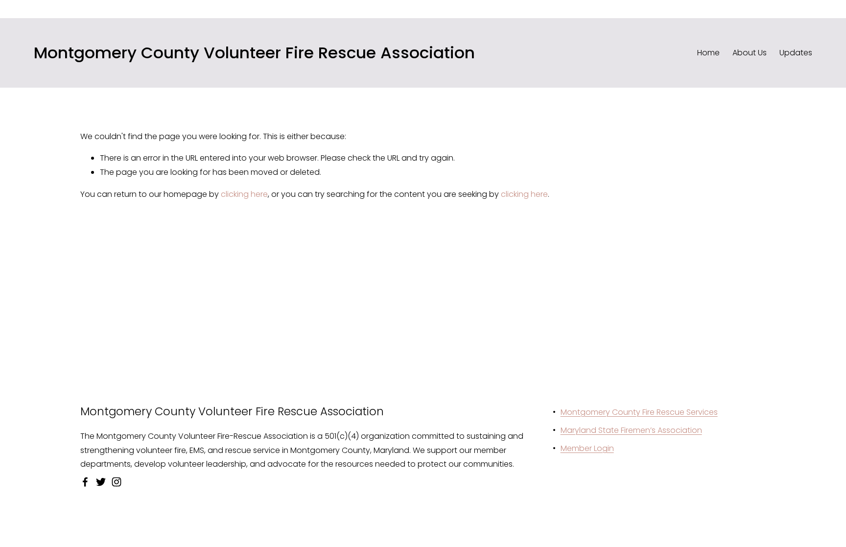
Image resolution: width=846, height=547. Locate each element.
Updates (795, 52)
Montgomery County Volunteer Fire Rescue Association (254, 53)
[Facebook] (85, 482)
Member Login (587, 448)
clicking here (244, 194)
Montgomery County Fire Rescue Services (639, 412)
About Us (749, 52)
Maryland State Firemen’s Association (631, 430)
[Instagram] (116, 482)
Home (708, 52)
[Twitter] (101, 482)
